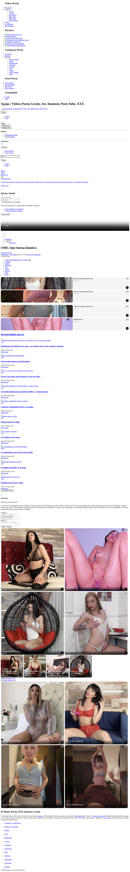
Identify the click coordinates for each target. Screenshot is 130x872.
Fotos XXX (107, 818)
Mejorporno (4, 254)
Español (14, 135)
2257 (6, 834)
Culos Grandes (13, 72)
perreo (7, 274)
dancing (7, 271)
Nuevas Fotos (9, 83)
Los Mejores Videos (7, 490)
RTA (6, 852)
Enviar (9, 527)
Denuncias (8, 849)
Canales (7, 97)
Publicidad (8, 838)
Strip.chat (76, 281)
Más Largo (12, 17)
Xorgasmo (8, 863)
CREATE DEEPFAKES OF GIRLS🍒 (18, 260)
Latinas (11, 70)
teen (6, 267)
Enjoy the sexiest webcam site (83, 278)
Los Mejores (9, 24)
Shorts (7, 22)
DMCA (7, 830)
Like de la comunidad (34, 254)
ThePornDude (20, 45)
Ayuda (7, 841)
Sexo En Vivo (17, 34)
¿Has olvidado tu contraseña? (14, 209)
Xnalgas (7, 856)
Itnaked (7, 867)
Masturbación (13, 63)
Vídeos (7, 116)
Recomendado (9, 26)
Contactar (8, 845)
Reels (2, 173)
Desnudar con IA (23, 40)
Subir (6, 99)
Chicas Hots (18, 38)
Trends (11, 11)
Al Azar (11, 13)
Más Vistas (8, 86)
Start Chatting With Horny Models (32, 672)
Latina (7, 269)
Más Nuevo (12, 15)
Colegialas (12, 65)
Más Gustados (13, 20)
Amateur (12, 67)
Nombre (4, 513)
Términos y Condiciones (13, 823)
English (12, 137)
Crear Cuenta (9, 153)
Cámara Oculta (14, 59)
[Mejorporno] (6, 253)
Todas (11, 74)
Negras (11, 61)
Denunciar (12, 243)
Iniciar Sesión (9, 151)
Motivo (4, 521)
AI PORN (20, 44)
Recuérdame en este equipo (11, 202)
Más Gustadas (9, 88)
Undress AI (17, 42)
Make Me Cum (78, 319)
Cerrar (3, 527)
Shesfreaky (8, 859)
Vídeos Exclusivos (98, 816)
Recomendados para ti (12, 334)
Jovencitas (8, 54)
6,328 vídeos (13, 254)
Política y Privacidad (11, 827)
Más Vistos (12, 18)
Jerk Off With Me (70, 651)
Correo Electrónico (7, 517)
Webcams (8, 265)
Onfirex (13, 36)
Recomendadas (10, 84)
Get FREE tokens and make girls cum (13, 588)
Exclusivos (8, 8)
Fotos (6, 118)
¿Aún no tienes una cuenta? (14, 211)
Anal (10, 69)
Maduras (7, 56)
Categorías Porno (79, 816)
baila (6, 273)
